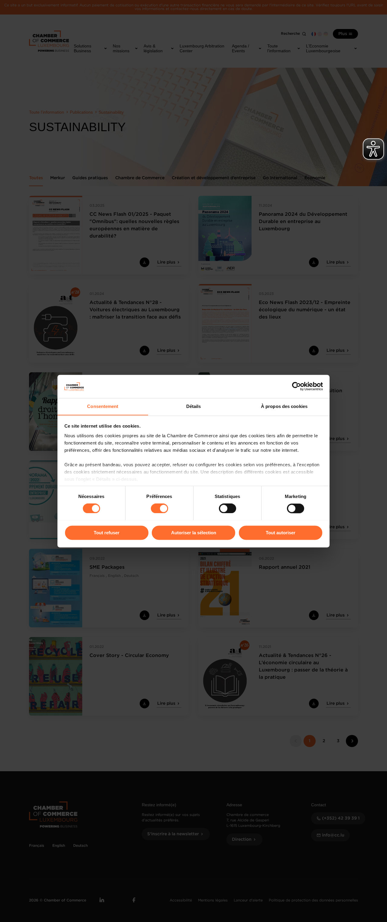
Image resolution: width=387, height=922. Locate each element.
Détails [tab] (193, 406)
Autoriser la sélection (193, 532)
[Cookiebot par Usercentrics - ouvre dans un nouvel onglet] (296, 386)
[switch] (159, 508)
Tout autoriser (280, 532)
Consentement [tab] (102, 406)
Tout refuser (106, 532)
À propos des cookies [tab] (284, 406)
